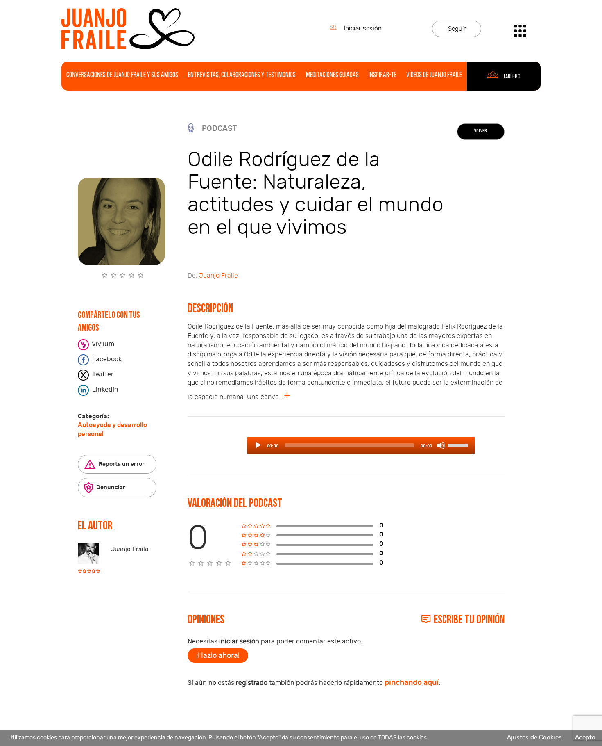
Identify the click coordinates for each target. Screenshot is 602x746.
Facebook (106, 359)
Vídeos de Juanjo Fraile (434, 75)
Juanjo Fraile (129, 549)
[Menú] (520, 28)
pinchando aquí (412, 682)
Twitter (102, 374)
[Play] (258, 445)
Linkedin (104, 389)
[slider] (459, 444)
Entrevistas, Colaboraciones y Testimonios (242, 75)
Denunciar (110, 487)
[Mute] (441, 445)
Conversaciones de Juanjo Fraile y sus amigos (122, 75)
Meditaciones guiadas (332, 75)
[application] (361, 445)
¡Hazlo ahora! (218, 655)
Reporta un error (121, 464)
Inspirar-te (382, 75)
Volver (480, 131)
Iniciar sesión (363, 28)
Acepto (585, 737)
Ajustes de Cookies (534, 737)
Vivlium (102, 344)
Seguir (457, 28)
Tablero (511, 77)
